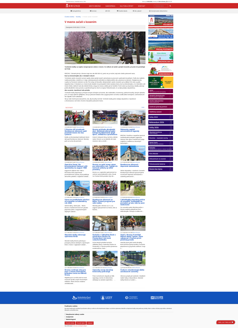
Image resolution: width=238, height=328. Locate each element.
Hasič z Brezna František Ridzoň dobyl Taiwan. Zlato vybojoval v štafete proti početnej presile (131, 237)
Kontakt (141, 6)
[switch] (65, 314)
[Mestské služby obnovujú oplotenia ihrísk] (77, 223)
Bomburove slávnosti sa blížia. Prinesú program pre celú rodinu (104, 201)
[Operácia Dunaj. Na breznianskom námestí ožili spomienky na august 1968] (77, 153)
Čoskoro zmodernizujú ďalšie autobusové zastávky (132, 271)
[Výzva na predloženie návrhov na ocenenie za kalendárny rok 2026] (77, 190)
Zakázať (90, 323)
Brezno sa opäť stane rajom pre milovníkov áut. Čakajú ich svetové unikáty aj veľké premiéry (105, 167)
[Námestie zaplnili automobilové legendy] (132, 118)
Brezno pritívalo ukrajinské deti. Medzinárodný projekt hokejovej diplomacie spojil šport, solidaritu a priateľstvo (105, 131)
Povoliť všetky (70, 323)
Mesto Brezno (95, 6)
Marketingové (71, 319)
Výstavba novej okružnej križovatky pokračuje (103, 271)
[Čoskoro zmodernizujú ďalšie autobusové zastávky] (132, 258)
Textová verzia (70, 1)
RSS (85, 1)
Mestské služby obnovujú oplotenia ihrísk (75, 235)
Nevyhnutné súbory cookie (75, 314)
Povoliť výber (81, 323)
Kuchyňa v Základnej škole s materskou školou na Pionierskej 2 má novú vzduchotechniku (104, 237)
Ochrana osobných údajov (80, 326)
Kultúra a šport (126, 6)
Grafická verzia (79, 1)
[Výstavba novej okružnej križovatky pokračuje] (105, 259)
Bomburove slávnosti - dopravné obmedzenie (129, 165)
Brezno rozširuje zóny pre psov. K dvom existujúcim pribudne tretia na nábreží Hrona (75, 272)
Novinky (78, 17)
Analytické (69, 317)
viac (143, 107)
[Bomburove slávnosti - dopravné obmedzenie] (132, 155)
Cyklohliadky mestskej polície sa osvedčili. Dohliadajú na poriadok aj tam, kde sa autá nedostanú (132, 202)
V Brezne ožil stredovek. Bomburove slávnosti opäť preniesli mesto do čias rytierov (76, 131)
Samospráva (110, 6)
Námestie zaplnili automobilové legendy (129, 130)
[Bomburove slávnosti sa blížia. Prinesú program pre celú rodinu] (105, 188)
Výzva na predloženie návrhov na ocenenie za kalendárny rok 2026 (77, 201)
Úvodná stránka (69, 17)
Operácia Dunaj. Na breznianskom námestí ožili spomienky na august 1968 (76, 166)
